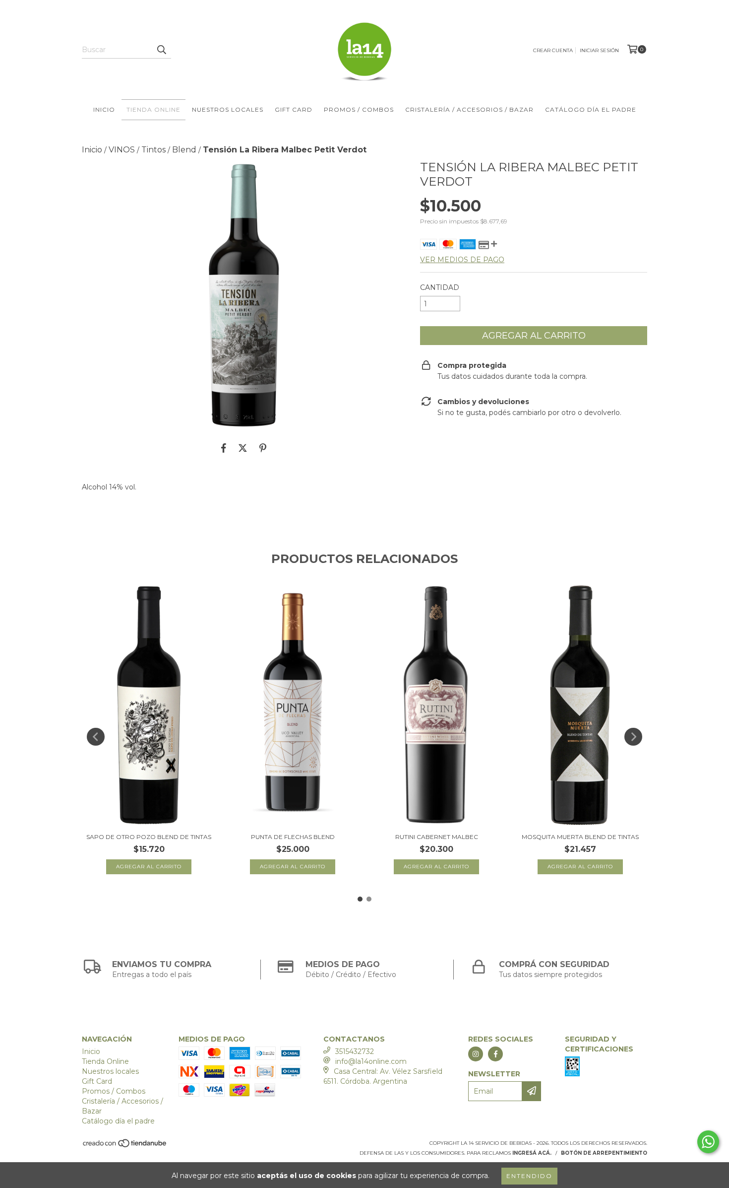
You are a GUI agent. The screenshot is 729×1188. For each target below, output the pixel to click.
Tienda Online (153, 109)
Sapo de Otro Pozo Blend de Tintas (148, 836)
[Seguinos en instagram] (475, 1054)
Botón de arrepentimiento (604, 1153)
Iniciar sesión (599, 50)
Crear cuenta (553, 50)
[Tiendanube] (125, 1146)
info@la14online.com (371, 1061)
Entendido (529, 1176)
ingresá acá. (531, 1153)
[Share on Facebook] (223, 448)
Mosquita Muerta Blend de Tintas (580, 836)
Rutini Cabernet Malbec (436, 836)
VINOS (122, 149)
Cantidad (439, 287)
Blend (184, 149)
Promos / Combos (359, 109)
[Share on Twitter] (242, 448)
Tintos (153, 149)
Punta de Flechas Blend (293, 836)
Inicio (104, 109)
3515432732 (354, 1051)
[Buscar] (161, 50)
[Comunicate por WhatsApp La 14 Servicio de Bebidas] (708, 1141)
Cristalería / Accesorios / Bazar (469, 109)
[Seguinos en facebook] (495, 1054)
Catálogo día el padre (590, 109)
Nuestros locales (227, 109)
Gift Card (293, 109)
